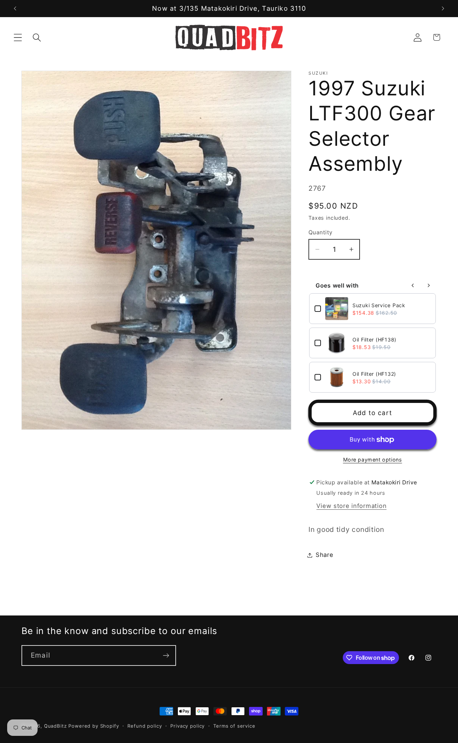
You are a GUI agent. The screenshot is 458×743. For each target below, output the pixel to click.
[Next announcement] (443, 8)
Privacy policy (187, 726)
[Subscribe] (165, 655)
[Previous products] (413, 285)
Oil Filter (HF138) (374, 339)
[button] (18, 37)
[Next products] (429, 285)
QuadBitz (55, 726)
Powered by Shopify (93, 726)
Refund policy (144, 726)
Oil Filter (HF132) (374, 374)
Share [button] (324, 554)
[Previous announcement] (15, 8)
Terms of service (234, 726)
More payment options (372, 460)
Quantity (320, 232)
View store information (351, 505)
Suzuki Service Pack (378, 305)
